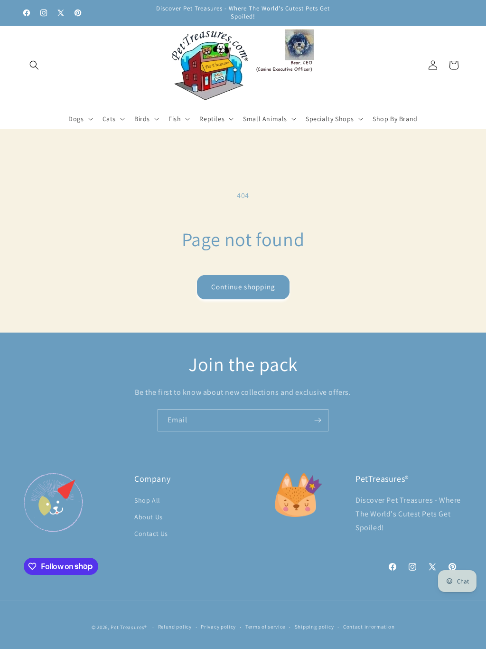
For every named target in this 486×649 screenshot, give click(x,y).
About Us (148, 517)
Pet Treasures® (129, 627)
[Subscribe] (317, 420)
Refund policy (175, 626)
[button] (34, 65)
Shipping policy (314, 626)
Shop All (147, 500)
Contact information (368, 626)
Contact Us (151, 533)
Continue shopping (243, 286)
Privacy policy (218, 626)
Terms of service (265, 626)
